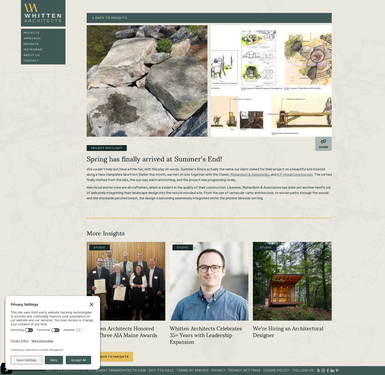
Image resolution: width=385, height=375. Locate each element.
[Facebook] (328, 370)
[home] (43, 13)
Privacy (218, 370)
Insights (31, 43)
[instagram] (323, 370)
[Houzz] (318, 370)
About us (32, 55)
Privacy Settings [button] (244, 370)
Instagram (33, 49)
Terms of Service (192, 370)
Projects (32, 32)
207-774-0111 (161, 370)
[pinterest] (337, 370)
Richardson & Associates (249, 174)
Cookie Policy (276, 370)
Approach (32, 38)
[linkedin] (332, 370)
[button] (326, 81)
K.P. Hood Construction (295, 174)
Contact (31, 60)
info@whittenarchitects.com (117, 370)
